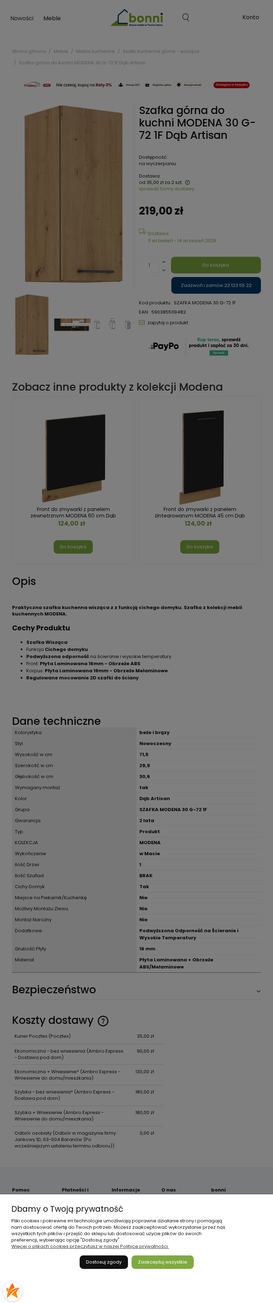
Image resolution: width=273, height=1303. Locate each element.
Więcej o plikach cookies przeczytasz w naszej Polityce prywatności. (90, 1246)
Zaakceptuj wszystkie (162, 1262)
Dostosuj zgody (104, 1262)
